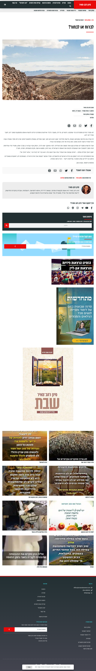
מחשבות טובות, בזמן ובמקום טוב (37, 497)
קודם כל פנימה (89, 497)
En (5, 4)
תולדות (92, 118)
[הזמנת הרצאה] (72, 272)
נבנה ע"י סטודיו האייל (41, 638)
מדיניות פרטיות (43, 641)
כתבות (69, 3)
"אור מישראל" (23, 3)
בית (93, 20)
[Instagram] (78, 208)
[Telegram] (82, 208)
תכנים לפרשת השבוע (39, 10)
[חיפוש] (6, 225)
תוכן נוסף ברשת (87, 649)
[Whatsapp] (68, 208)
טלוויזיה (62, 10)
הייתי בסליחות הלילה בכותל (39, 532)
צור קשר (14, 3)
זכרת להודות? (43, 462)
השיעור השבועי (82, 10)
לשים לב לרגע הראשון (87, 532)
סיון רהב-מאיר (85, 4)
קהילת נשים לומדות (34, 3)
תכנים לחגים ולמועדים (52, 10)
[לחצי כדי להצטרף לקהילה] (75, 316)
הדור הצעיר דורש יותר (87, 462)
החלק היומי (91, 10)
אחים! (92, 567)
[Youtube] (87, 208)
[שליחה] (15, 246)
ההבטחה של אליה (42, 567)
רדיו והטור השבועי (71, 10)
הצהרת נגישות (43, 617)
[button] (70, 6)
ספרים (64, 3)
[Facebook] (92, 208)
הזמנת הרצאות (46, 3)
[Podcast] (73, 208)
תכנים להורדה (56, 3)
